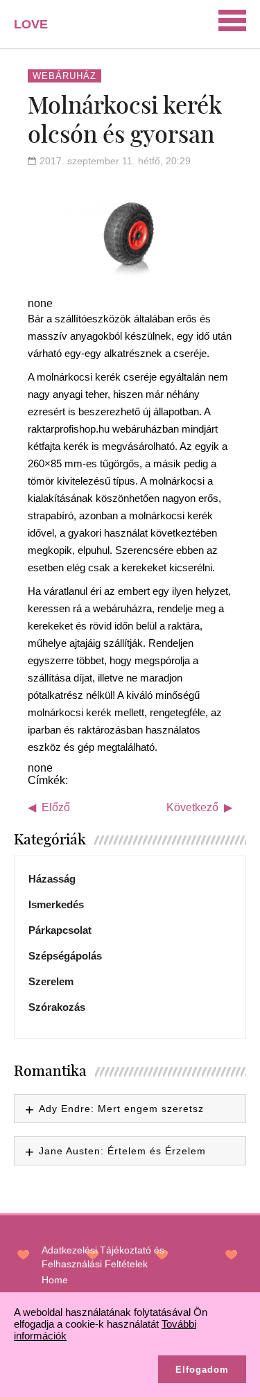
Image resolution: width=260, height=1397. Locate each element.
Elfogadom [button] (202, 1369)
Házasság (52, 879)
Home (55, 1279)
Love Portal (39, 29)
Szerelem (50, 981)
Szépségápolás (65, 956)
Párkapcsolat (60, 930)
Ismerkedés (56, 904)
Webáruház (64, 76)
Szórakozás (56, 1007)
